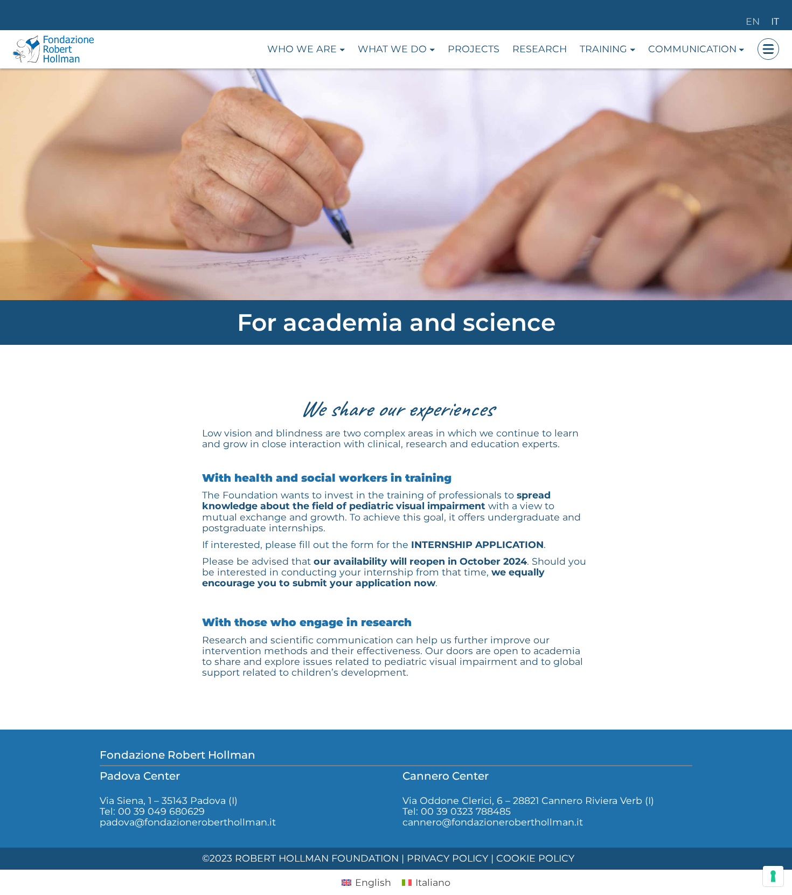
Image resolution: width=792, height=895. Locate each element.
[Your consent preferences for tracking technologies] (773, 876)
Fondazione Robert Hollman (177, 754)
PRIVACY (428, 858)
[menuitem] (366, 882)
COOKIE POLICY (535, 858)
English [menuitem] (373, 882)
